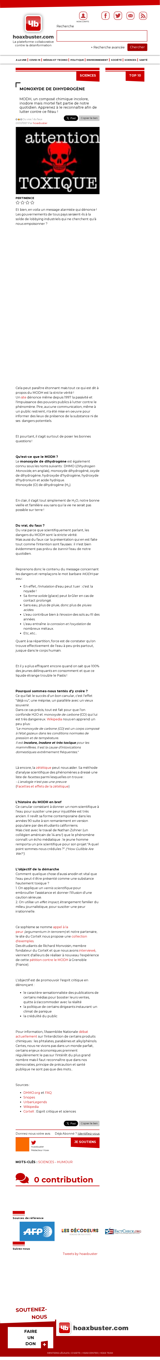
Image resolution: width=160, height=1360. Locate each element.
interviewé (87, 950)
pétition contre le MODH (49, 960)
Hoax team (106, 1353)
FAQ (48, 1093)
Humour (65, 1162)
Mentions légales (58, 1353)
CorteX (28, 1111)
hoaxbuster (40, 123)
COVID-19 (34, 60)
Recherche (65, 26)
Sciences (130, 60)
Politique (77, 60)
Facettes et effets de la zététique (42, 786)
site (23, 397)
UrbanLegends (35, 1102)
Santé (143, 60)
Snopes (29, 1097)
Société (116, 60)
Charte (75, 1353)
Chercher (137, 47)
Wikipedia (54, 719)
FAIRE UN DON (30, 1337)
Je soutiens (85, 1142)
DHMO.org (31, 1093)
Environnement (97, 60)
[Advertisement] (58, 265)
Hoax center (90, 1353)
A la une (21, 60)
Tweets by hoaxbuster (80, 1254)
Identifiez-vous (89, 1133)
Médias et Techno (55, 60)
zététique (43, 768)
